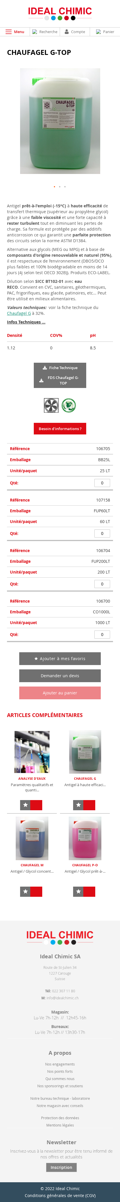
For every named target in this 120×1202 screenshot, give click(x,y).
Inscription (61, 1167)
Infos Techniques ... (26, 322)
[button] (54, 187)
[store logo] (60, 13)
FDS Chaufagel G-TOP (63, 380)
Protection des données (60, 1117)
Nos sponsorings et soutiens (60, 1086)
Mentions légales (60, 1125)
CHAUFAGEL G (85, 778)
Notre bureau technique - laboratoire (60, 1098)
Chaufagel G (19, 313)
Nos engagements (60, 1064)
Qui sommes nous (60, 1078)
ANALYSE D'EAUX (31, 778)
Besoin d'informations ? (60, 428)
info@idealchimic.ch (63, 998)
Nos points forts (60, 1071)
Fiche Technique (63, 367)
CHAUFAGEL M (32, 865)
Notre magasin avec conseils (60, 1105)
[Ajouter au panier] (36, 805)
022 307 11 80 (63, 991)
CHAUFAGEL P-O (85, 865)
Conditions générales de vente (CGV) (60, 1196)
